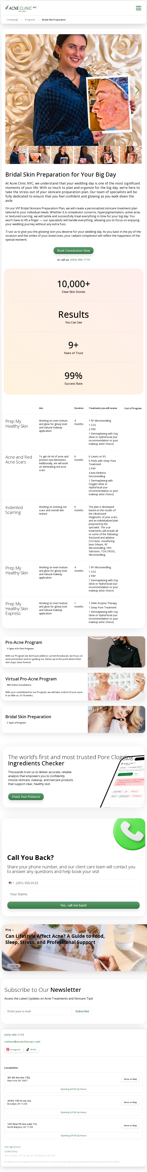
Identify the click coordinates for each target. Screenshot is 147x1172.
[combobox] (11, 883)
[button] (9, 90)
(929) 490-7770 (80, 259)
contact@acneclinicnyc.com (22, 1041)
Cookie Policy (10, 1151)
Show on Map (130, 1079)
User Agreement (12, 1146)
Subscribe (82, 1011)
